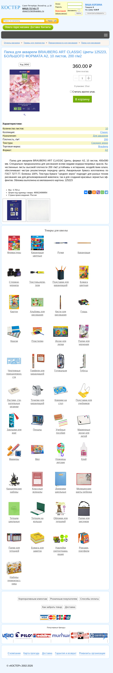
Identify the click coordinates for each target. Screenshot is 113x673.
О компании (14, 653)
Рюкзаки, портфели (84, 538)
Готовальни (61, 361)
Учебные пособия (61, 420)
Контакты (46, 27)
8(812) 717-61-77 (30, 8)
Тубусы (84, 361)
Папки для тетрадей (14, 538)
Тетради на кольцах (37, 509)
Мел (37, 450)
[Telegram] (106, 192)
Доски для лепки (61, 332)
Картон (14, 302)
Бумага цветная (84, 273)
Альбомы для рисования (37, 302)
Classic (104, 132)
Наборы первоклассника (14, 568)
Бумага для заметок (37, 538)
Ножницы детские (61, 450)
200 (106, 139)
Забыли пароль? (61, 13)
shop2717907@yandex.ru (33, 11)
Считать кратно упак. (83, 91)
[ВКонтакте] (86, 192)
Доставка (35, 27)
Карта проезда (31, 653)
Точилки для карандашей (37, 391)
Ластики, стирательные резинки (14, 391)
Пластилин (37, 332)
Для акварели (100, 136)
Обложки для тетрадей (61, 509)
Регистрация (60, 11)
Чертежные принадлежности (14, 361)
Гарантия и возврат (65, 653)
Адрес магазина (21, 27)
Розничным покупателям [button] (63, 599)
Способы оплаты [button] (89, 599)
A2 (106, 150)
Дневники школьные (61, 479)
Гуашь (84, 302)
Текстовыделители (37, 273)
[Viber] (98, 192)
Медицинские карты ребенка (84, 479)
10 (106, 128)
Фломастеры (14, 243)
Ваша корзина (93, 4)
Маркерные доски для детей (84, 420)
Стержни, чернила (14, 273)
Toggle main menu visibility (106, 35)
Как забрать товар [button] (52, 607)
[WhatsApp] (102, 192)
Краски (14, 332)
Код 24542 (24, 64)
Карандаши (84, 243)
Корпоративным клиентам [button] (33, 599)
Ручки (61, 243)
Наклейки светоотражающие (61, 538)
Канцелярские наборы (14, 479)
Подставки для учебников (84, 391)
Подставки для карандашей (61, 273)
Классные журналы (37, 479)
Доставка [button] (70, 607)
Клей (84, 450)
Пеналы (37, 420)
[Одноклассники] (94, 192)
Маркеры (14, 450)
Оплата (8, 27)
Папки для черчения (84, 332)
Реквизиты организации (92, 653)
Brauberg (103, 146)
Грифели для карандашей (37, 361)
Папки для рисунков (84, 509)
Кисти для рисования (61, 302)
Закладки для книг (14, 420)
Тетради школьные (14, 509)
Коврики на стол (61, 391)
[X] (90, 192)
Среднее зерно (99, 143)
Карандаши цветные (37, 243)
